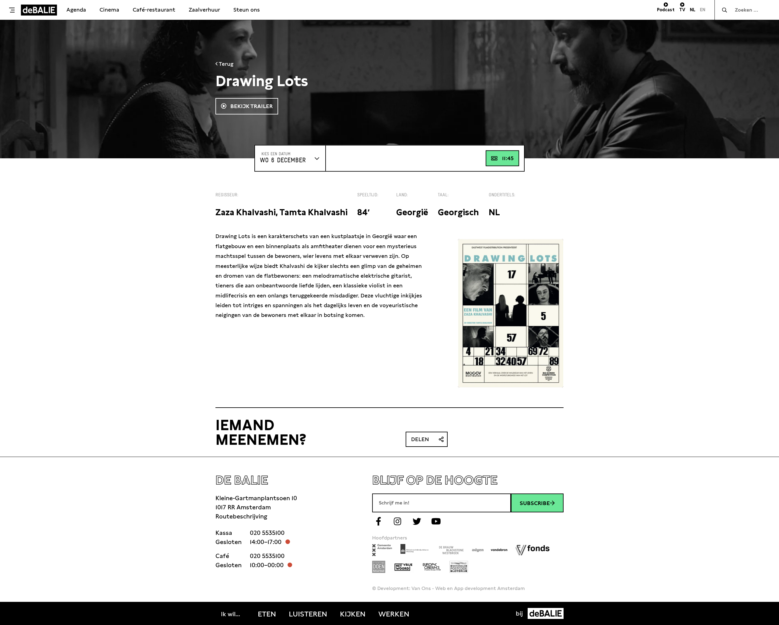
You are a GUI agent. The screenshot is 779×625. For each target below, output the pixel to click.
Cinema (109, 9)
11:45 (508, 158)
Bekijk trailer (251, 106)
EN (702, 9)
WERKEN (393, 614)
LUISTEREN (308, 614)
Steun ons (246, 9)
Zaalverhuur (204, 9)
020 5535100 (267, 532)
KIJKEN (352, 614)
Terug (225, 64)
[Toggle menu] (12, 10)
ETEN (267, 614)
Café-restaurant (154, 9)
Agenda (76, 9)
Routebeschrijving (241, 516)
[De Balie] (39, 10)
